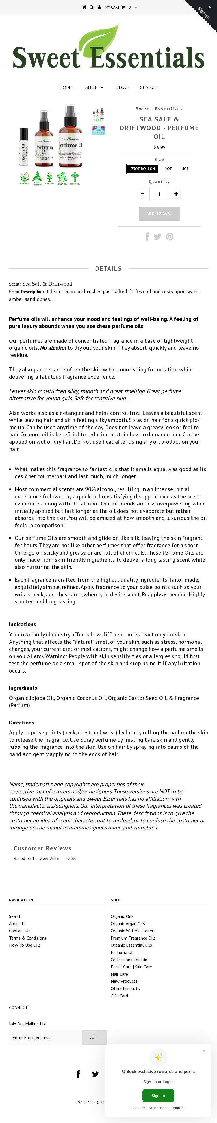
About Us (18, 923)
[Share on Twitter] (157, 238)
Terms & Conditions (27, 938)
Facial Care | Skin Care (131, 966)
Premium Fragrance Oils (133, 938)
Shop (91, 87)
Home (66, 87)
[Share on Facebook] (147, 238)
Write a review (62, 858)
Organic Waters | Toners (133, 930)
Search (149, 87)
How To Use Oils (25, 945)
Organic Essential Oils (131, 945)
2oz (168, 169)
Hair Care (119, 974)
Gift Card (119, 996)
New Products (124, 981)
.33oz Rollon (142, 169)
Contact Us (19, 930)
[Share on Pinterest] (169, 238)
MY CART (118, 7)
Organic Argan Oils (128, 923)
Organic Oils (122, 916)
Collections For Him (130, 959)
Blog (122, 87)
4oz (185, 169)
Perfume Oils (123, 952)
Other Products (125, 988)
